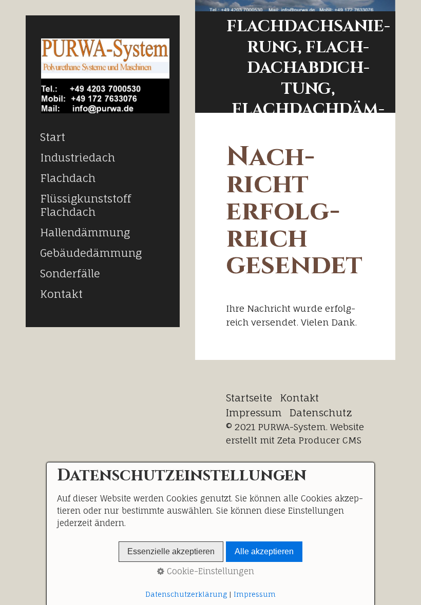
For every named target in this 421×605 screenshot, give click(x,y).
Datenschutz (321, 413)
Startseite (249, 398)
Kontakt (61, 293)
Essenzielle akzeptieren (171, 551)
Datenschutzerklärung (186, 594)
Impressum (254, 413)
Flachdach (67, 178)
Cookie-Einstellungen (209, 571)
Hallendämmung (85, 232)
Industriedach (77, 157)
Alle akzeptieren (264, 551)
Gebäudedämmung (91, 252)
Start (52, 137)
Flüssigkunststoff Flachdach (85, 205)
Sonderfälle (70, 273)
